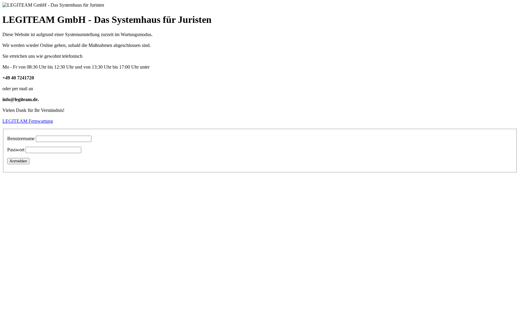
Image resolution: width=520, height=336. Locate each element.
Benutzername (21, 138)
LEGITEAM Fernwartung (27, 121)
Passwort (15, 149)
